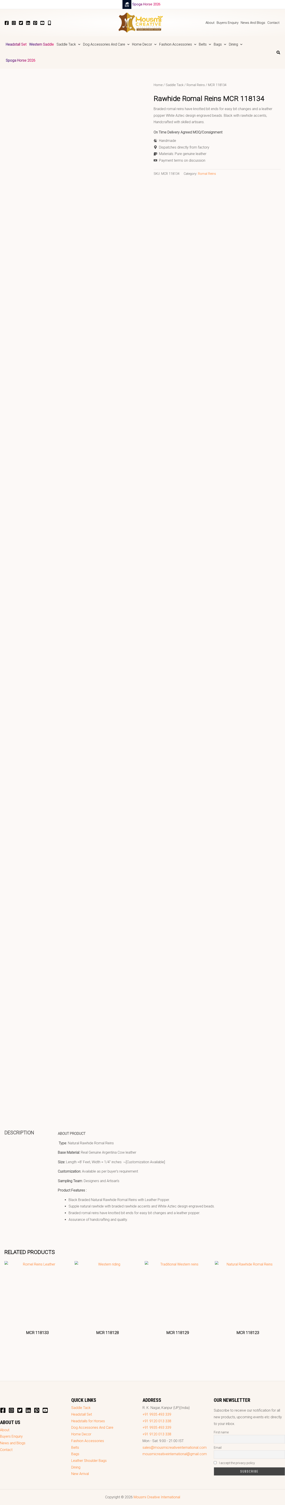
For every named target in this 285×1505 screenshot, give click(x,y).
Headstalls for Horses (88, 1421)
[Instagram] (14, 23)
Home (158, 85)
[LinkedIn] (28, 23)
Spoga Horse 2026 (146, 4)
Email (218, 1447)
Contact (6, 1450)
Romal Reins (196, 85)
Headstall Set (81, 1414)
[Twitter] (21, 23)
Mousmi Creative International (157, 1497)
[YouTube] (42, 23)
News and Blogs (12, 1443)
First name (221, 1432)
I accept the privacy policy (236, 1463)
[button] (78, 44)
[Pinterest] (35, 23)
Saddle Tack (174, 85)
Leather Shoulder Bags (89, 1461)
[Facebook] (6, 23)
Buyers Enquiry (11, 1436)
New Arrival (80, 1474)
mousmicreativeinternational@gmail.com (174, 1454)
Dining (75, 1467)
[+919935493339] (49, 23)
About (4, 1430)
